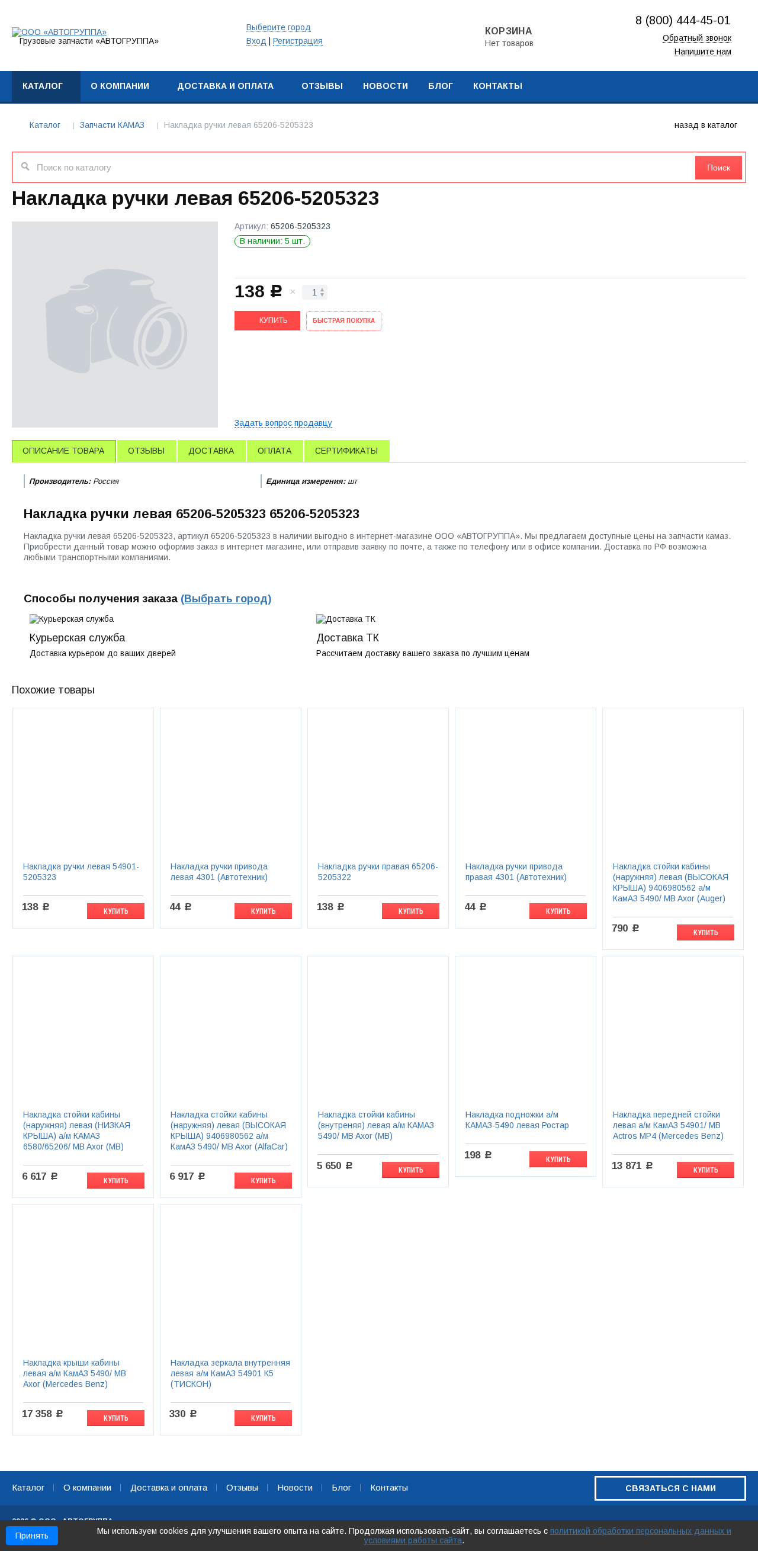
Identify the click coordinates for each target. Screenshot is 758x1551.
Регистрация (298, 41)
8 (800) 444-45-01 (682, 20)
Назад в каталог (706, 125)
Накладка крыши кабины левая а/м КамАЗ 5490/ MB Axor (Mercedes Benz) (74, 1373)
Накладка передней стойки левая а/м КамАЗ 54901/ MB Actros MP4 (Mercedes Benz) (668, 1125)
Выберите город (278, 27)
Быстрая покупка (344, 320)
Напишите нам (703, 51)
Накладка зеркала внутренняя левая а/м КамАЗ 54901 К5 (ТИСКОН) (230, 1373)
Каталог (45, 125)
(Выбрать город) (226, 599)
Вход (256, 41)
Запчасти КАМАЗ (112, 125)
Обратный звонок (697, 38)
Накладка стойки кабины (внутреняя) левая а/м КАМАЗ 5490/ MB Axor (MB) (376, 1125)
